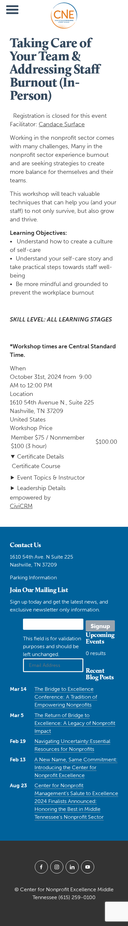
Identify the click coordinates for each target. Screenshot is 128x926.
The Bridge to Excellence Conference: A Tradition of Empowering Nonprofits (65, 697)
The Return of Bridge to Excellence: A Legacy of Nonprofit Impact (74, 723)
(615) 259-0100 (77, 897)
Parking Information (33, 577)
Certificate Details (40, 456)
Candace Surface (62, 124)
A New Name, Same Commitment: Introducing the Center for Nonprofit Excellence (75, 767)
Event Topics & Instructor (51, 477)
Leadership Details (41, 488)
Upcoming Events (100, 638)
